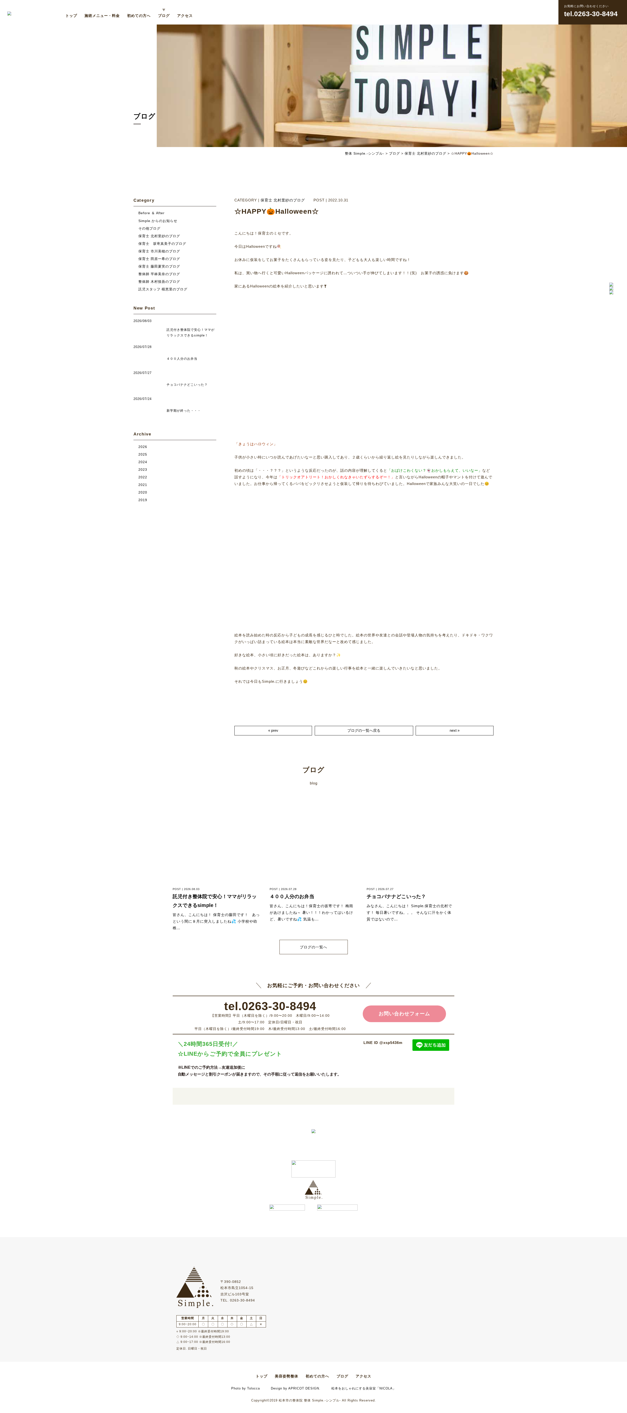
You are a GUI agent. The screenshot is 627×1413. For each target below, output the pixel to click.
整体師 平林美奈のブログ (159, 274)
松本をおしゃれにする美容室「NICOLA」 (363, 1388)
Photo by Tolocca (245, 1388)
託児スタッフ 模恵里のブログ (162, 289)
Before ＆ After (151, 213)
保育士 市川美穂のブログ (159, 251)
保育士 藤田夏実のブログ (159, 266)
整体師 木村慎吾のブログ (159, 282)
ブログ (164, 15)
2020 (142, 492)
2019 (142, 500)
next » (454, 730)
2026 (142, 447)
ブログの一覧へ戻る (363, 730)
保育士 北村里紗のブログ (283, 200)
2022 (142, 477)
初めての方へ (139, 15)
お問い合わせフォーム (404, 1013)
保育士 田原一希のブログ (159, 259)
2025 (142, 454)
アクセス (185, 15)
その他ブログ (149, 228)
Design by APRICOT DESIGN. (295, 1388)
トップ (71, 15)
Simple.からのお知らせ (157, 221)
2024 (142, 462)
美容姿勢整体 (286, 1376)
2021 (142, 485)
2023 (142, 469)
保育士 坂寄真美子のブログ (162, 244)
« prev (273, 730)
